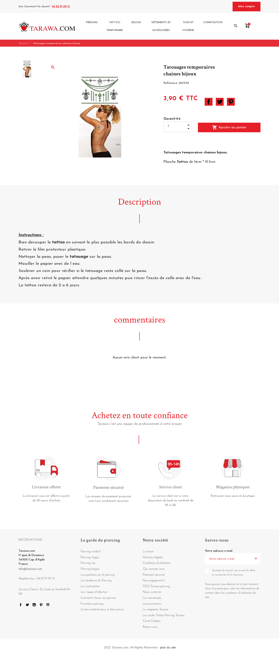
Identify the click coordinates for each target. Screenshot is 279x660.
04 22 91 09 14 (61, 6)
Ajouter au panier (229, 127)
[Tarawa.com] (47, 26)
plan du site (168, 647)
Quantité (172, 118)
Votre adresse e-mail (218, 551)
